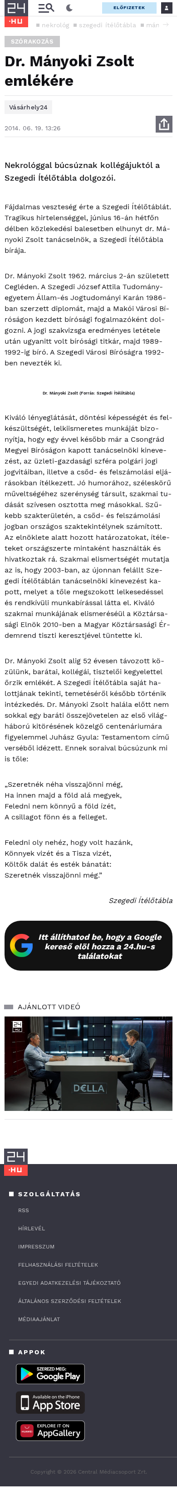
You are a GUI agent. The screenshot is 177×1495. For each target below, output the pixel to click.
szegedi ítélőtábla (107, 25)
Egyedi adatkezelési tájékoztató (69, 1283)
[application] (88, 1063)
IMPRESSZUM (36, 1246)
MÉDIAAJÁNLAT (39, 1319)
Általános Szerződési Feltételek (69, 1301)
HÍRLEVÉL (31, 1228)
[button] (165, 24)
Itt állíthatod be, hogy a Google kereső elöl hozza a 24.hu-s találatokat (99, 946)
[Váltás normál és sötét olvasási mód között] (69, 8)
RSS (23, 1210)
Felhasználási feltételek (58, 1265)
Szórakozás (32, 41)
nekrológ (55, 25)
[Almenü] (46, 8)
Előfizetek (129, 7)
